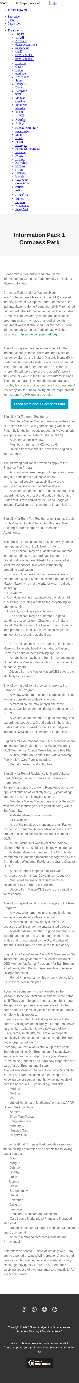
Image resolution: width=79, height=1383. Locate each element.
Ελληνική (21, 91)
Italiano (19, 111)
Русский (20, 155)
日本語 (20, 115)
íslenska (20, 108)
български (22, 48)
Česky (19, 66)
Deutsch (20, 87)
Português (21, 145)
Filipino (20, 202)
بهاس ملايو (22, 131)
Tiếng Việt (21, 209)
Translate (13, 30)
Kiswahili (21, 162)
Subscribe (14, 16)
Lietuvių (20, 173)
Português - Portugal (27, 148)
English (20, 34)
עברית (19, 169)
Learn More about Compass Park (39, 404)
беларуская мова (26, 44)
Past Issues (14, 23)
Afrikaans (21, 41)
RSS (10, 27)
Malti (18, 134)
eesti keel (20, 73)
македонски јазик (26, 127)
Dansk (19, 70)
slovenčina (21, 180)
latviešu (20, 176)
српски (20, 186)
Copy (53, 3)
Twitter (17, 10)
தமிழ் (18, 190)
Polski (19, 141)
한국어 (20, 123)
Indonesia (21, 104)
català (18, 51)
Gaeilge (20, 101)
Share (11, 20)
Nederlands (22, 77)
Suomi (19, 80)
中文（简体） (24, 55)
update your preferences (30, 1347)
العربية (19, 37)
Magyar (20, 97)
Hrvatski (20, 63)
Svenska (20, 166)
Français (20, 84)
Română (20, 152)
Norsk (19, 138)
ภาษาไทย (21, 194)
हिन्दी (18, 94)
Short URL (6, 3)
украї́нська (22, 205)
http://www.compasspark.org (38, 334)
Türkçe (19, 198)
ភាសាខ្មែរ (20, 119)
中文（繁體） (24, 59)
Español (20, 159)
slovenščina (22, 183)
